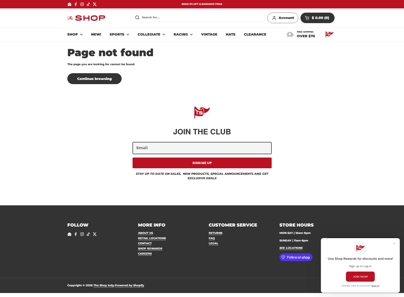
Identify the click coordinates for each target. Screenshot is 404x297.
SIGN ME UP (202, 162)
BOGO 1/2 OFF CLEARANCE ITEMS (202, 4)
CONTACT (145, 243)
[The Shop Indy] (86, 18)
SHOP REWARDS (150, 248)
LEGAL (213, 243)
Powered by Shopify (129, 285)
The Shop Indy (103, 285)
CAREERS (145, 253)
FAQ (212, 238)
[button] (317, 18)
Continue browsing (94, 79)
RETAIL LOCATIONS (152, 238)
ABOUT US (145, 233)
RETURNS (215, 233)
